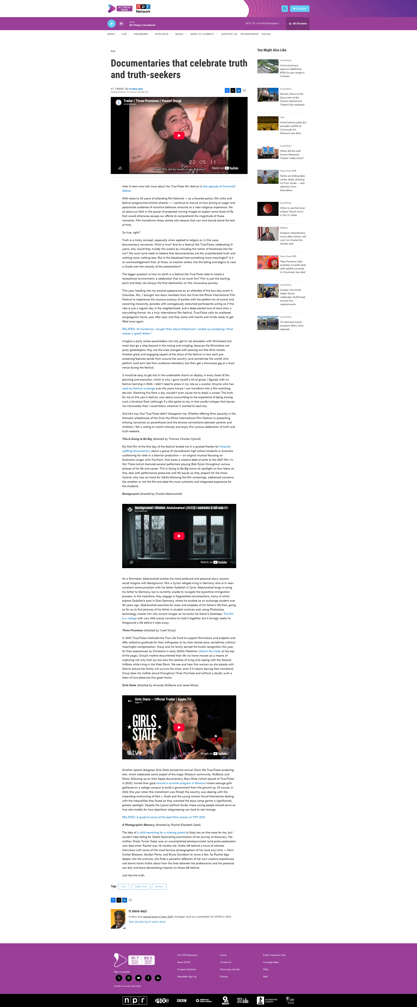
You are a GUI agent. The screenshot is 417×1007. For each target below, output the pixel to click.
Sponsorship (250, 34)
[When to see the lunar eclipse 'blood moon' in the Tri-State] (268, 209)
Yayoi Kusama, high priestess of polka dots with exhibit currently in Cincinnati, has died (293, 266)
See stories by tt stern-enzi (147, 922)
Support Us (229, 34)
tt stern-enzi (136, 88)
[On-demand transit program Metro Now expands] (268, 323)
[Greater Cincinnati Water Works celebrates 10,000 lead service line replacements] (268, 291)
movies (159, 886)
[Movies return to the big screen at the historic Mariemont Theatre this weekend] (268, 95)
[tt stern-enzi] (118, 919)
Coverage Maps (271, 962)
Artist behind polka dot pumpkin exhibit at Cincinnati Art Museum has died (293, 127)
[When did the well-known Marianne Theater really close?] (268, 152)
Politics (284, 228)
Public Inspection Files (274, 955)
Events (223, 955)
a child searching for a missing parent (161, 832)
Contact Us (225, 962)
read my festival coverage (138, 388)
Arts (113, 51)
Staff (265, 976)
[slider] (126, 23)
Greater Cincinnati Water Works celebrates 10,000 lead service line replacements (292, 297)
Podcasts (161, 34)
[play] (111, 24)
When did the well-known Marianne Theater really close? (292, 154)
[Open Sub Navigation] (117, 34)
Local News (285, 60)
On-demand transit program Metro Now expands (292, 325)
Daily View (141, 886)
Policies (224, 976)
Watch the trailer (210, 651)
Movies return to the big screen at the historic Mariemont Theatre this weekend (292, 99)
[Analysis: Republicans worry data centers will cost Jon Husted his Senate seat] (268, 234)
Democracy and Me (230, 969)
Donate (301, 8)
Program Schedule (186, 969)
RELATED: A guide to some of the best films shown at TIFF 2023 (163, 817)
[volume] (121, 23)
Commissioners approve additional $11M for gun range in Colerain (292, 70)
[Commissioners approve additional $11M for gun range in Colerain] (268, 66)
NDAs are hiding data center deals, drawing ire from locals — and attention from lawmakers (292, 183)
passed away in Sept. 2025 (158, 916)
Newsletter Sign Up (186, 976)
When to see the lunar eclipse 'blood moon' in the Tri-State (292, 211)
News (111, 34)
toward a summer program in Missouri (181, 783)
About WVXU (183, 962)
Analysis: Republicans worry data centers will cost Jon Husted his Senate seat (293, 238)
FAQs (266, 969)
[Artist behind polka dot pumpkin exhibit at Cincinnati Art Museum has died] (268, 123)
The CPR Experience (187, 955)
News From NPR (288, 171)
